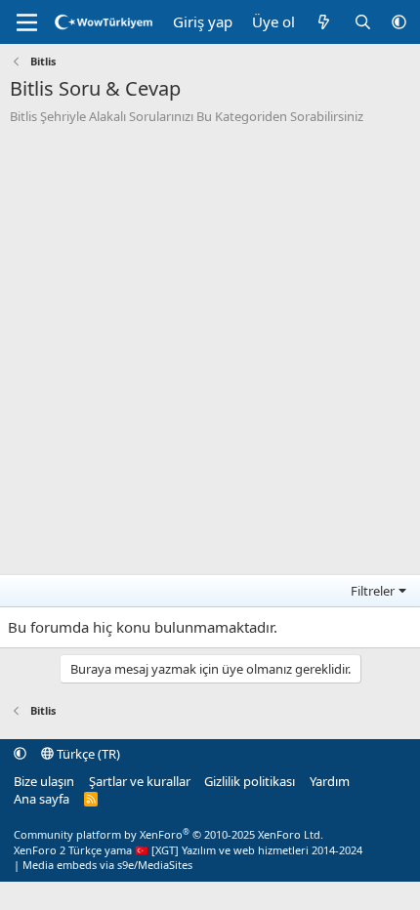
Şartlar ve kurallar (139, 781)
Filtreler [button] (373, 591)
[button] (399, 22)
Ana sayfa (41, 798)
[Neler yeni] (324, 22)
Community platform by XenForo (168, 834)
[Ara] (363, 22)
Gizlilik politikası (249, 781)
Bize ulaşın (44, 781)
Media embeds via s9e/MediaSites (107, 864)
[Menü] (27, 22)
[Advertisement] (210, 345)
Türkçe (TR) (87, 754)
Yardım (330, 781)
